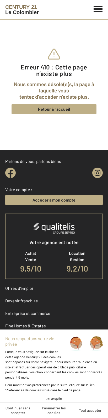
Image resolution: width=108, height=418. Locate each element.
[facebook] (10, 173)
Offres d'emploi (19, 288)
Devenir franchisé (21, 300)
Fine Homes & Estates (25, 325)
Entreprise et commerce (27, 313)
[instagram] (97, 173)
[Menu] (98, 8)
